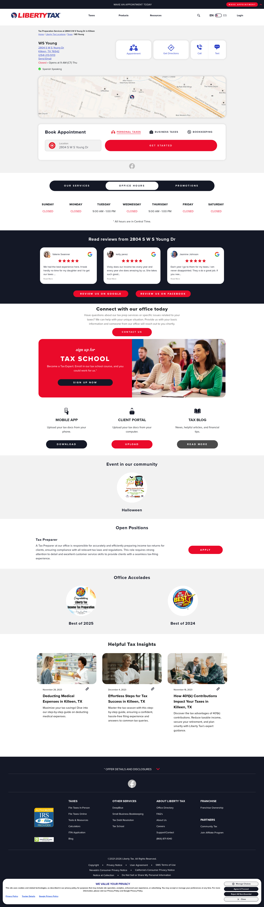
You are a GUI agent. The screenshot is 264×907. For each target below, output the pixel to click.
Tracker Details (28, 896)
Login (240, 15)
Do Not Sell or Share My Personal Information (146, 875)
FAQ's (159, 814)
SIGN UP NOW (85, 382)
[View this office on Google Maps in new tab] (89, 254)
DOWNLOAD (66, 444)
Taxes (91, 15)
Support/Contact (165, 832)
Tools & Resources (78, 820)
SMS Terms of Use (166, 865)
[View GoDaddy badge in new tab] (44, 839)
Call (200, 53)
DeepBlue (117, 807)
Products (124, 15)
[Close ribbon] (260, 4)
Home (41, 34)
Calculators (74, 826)
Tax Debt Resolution (123, 820)
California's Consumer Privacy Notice (155, 870)
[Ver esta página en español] (218, 15)
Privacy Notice (114, 865)
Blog (70, 838)
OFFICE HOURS (132, 185)
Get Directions (171, 53)
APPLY (205, 550)
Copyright (93, 865)
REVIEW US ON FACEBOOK (163, 294)
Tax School (118, 826)
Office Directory (165, 807)
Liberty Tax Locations (55, 34)
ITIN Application (76, 832)
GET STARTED (160, 145)
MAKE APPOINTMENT (242, 4)
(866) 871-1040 (164, 838)
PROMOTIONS (187, 185)
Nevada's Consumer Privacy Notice (110, 870)
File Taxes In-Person (79, 807)
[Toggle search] (198, 15)
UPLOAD (132, 444)
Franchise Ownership (211, 807)
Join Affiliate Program (212, 832)
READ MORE (197, 444)
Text (217, 53)
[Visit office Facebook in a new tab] (132, 166)
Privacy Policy (12, 896)
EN (212, 15)
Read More (48, 278)
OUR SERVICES (77, 185)
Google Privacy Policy (48, 896)
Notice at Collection (106, 875)
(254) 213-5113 (46, 55)
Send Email (44, 58)
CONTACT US (132, 332)
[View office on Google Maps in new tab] (132, 97)
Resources (156, 15)
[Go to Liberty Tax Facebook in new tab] (132, 784)
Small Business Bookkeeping (127, 814)
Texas (69, 34)
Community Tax (208, 826)
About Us (161, 820)
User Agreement (139, 865)
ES (225, 15)
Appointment (134, 53)
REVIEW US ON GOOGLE (100, 294)
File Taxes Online (77, 814)
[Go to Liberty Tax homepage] (36, 15)
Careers (160, 826)
